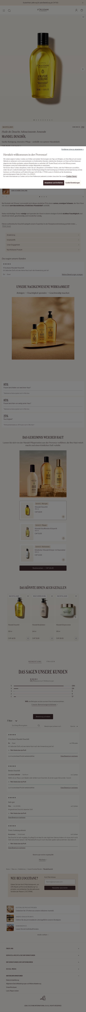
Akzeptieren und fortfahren (53, 183)
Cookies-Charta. (72, 176)
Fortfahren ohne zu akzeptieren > (72, 149)
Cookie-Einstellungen (72, 183)
